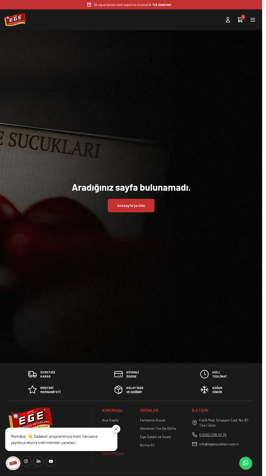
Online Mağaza (113, 453)
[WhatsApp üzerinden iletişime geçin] (245, 463)
